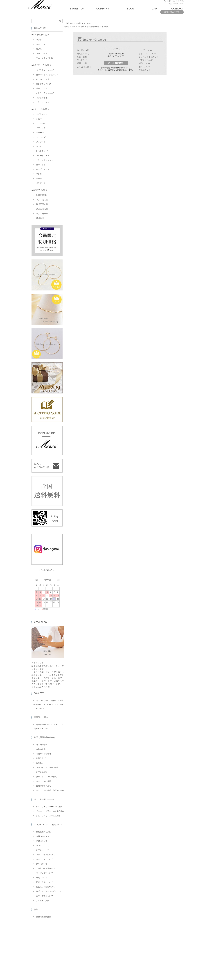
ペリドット (40, 183)
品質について (41, 841)
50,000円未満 (42, 213)
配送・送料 (82, 57)
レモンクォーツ (42, 151)
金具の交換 (40, 749)
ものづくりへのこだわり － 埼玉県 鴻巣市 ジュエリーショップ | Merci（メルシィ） (48, 704)
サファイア (40, 128)
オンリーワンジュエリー (46, 93)
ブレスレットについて (149, 57)
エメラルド (40, 123)
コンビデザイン (42, 98)
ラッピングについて (44, 873)
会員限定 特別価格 (44, 917)
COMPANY (102, 8)
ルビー (39, 119)
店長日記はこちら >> (41, 687)
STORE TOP (77, 8)
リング (39, 40)
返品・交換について (44, 896)
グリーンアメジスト (44, 160)
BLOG (130, 8)
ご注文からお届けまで (45, 868)
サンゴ (39, 174)
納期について (83, 53)
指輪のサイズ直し (43, 786)
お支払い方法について (45, 887)
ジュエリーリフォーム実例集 (48, 816)
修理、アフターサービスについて (50, 891)
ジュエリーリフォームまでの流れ (50, 811)
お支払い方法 (83, 50)
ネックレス (40, 44)
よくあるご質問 (84, 66)
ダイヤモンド (41, 114)
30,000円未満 (42, 209)
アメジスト (40, 142)
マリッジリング (42, 102)
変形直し (40, 763)
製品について (145, 70)
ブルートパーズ (42, 155)
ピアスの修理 (41, 772)
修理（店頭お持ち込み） (45, 737)
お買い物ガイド (42, 836)
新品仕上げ (40, 758)
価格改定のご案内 (43, 832)
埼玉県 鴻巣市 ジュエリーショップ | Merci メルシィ (48, 726)
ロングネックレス (43, 84)
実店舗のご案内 (41, 717)
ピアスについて (146, 60)
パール (39, 178)
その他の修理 (41, 744)
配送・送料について (44, 882)
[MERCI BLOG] (48, 657)
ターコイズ (40, 137)
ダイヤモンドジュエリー (46, 70)
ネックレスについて (148, 53)
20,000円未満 (42, 204)
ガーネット (40, 165)
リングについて (146, 50)
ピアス (39, 49)
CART (155, 8)
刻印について (145, 63)
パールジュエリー (43, 79)
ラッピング (82, 60)
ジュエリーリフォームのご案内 (49, 806)
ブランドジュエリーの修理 (47, 767)
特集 (36, 909)
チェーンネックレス (44, 58)
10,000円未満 (42, 200)
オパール (40, 133)
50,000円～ (41, 218)
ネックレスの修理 (43, 781)
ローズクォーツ (42, 169)
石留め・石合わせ (43, 754)
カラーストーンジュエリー (47, 75)
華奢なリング (41, 88)
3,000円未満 (41, 195)
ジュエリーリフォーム (44, 799)
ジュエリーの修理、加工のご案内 (50, 790)
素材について (145, 66)
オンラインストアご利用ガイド (48, 824)
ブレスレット (41, 53)
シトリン (40, 146)
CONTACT (177, 8)
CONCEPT (39, 693)
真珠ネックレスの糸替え (46, 777)
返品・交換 (82, 63)
